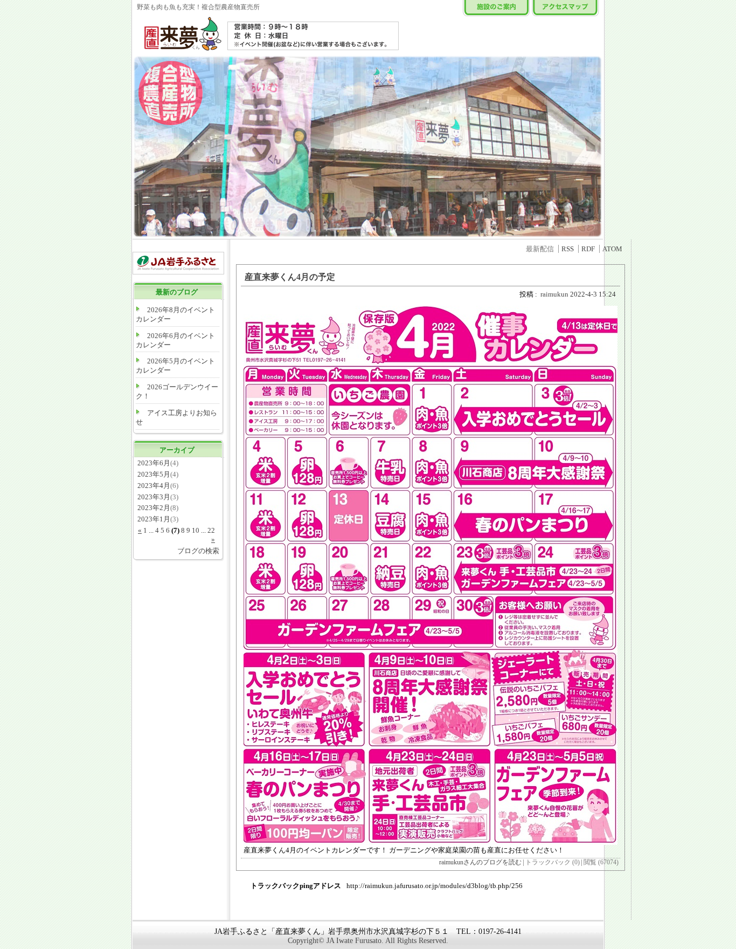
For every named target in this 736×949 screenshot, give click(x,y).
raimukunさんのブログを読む (480, 862)
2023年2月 (153, 508)
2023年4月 (153, 486)
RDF (588, 249)
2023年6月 (153, 463)
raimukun (554, 294)
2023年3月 (153, 497)
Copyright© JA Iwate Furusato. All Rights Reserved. (368, 941)
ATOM (612, 249)
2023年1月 (153, 519)
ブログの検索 (198, 551)
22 (211, 530)
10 (195, 530)
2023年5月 (153, 474)
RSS (567, 249)
